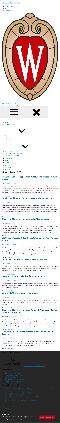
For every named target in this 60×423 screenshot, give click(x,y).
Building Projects (9, 151)
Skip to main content (6, 1)
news (8, 196)
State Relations (9, 10)
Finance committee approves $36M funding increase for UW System (29, 178)
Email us (7, 408)
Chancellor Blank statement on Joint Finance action (25, 219)
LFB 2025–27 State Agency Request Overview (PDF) (20, 399)
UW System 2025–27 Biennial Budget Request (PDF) (20, 401)
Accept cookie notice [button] (47, 417)
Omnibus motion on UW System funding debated (24, 259)
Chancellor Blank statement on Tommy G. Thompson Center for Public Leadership (29, 311)
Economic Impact (10, 124)
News (6, 8)
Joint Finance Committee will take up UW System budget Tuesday (28, 332)
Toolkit (10, 140)
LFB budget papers (10, 377)
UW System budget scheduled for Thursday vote (24, 276)
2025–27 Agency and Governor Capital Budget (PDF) (20, 393)
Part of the (34, 366)
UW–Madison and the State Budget (12, 103)
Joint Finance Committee (12, 373)
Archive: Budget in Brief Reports (14, 381)
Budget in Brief (12, 138)
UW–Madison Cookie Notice (16, 420)
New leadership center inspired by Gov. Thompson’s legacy (29, 198)
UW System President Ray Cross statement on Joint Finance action (30, 239)
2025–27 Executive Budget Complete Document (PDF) (21, 397)
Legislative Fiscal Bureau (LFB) (14, 375)
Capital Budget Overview (15, 153)
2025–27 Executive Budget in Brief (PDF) (17, 395)
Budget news (11, 257)
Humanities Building (13, 155)
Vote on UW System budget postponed (20, 293)
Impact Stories (9, 6)
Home (6, 122)
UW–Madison (11, 3)
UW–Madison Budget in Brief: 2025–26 (16, 379)
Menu (2, 117)
